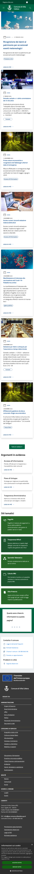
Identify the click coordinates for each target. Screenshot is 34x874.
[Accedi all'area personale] (27, 2)
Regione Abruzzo (8, 2)
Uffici (5, 712)
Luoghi (6, 793)
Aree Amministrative (10, 709)
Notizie (6, 779)
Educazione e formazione (11, 755)
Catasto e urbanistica (10, 744)
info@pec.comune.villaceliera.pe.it (15, 816)
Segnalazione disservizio (11, 830)
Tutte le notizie (16, 447)
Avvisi (8, 37)
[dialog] (17, 858)
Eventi (6, 795)
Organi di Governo (9, 706)
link (8, 859)
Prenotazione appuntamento (13, 827)
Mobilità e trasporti (10, 747)
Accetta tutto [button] (17, 862)
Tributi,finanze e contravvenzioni (14, 761)
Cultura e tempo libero (11, 735)
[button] (17, 871)
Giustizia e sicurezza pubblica (13, 758)
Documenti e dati (9, 723)
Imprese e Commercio (10, 741)
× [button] (32, 844)
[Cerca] (30, 8)
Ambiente (7, 764)
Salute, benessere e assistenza (13, 767)
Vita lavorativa (8, 738)
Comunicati (7, 782)
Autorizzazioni (8, 770)
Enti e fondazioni (9, 715)
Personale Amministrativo (12, 720)
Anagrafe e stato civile (11, 732)
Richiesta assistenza (10, 835)
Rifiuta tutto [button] (17, 867)
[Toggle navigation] (4, 8)
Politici (6, 718)
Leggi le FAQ (8, 832)
